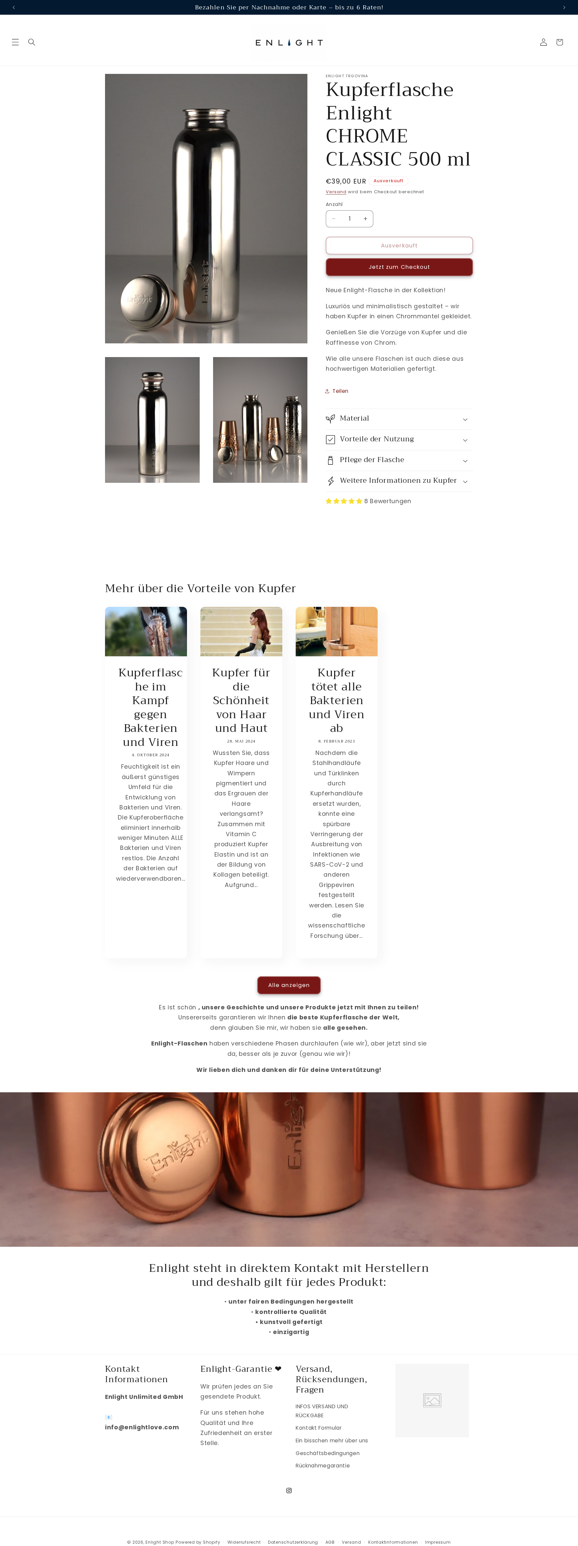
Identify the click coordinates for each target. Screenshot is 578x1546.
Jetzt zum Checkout (399, 267)
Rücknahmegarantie (323, 1465)
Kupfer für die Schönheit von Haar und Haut (241, 701)
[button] (15, 42)
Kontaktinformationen (393, 1542)
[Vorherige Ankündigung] (13, 7)
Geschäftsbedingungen (328, 1453)
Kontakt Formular (319, 1427)
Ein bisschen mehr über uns (332, 1440)
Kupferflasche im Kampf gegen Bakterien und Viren (150, 707)
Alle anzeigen (289, 985)
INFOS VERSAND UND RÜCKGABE (322, 1411)
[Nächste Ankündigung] (564, 7)
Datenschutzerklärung (293, 1542)
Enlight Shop (160, 1542)
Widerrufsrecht (244, 1542)
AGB (330, 1542)
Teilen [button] (340, 390)
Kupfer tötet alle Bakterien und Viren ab (337, 701)
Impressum (438, 1542)
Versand (336, 192)
